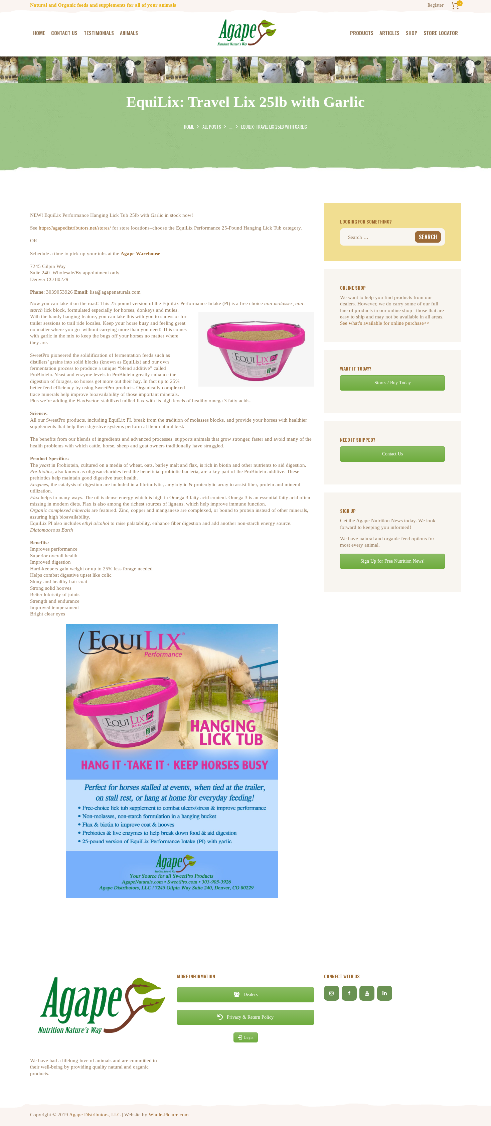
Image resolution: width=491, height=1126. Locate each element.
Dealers (250, 994)
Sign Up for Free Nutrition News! (392, 561)
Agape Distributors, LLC (95, 1114)
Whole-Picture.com (169, 1114)
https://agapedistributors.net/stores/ (75, 228)
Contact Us (392, 453)
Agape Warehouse (140, 253)
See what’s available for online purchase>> (384, 323)
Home (189, 126)
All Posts (211, 126)
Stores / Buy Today (392, 382)
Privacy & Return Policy (249, 1017)
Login (249, 1037)
